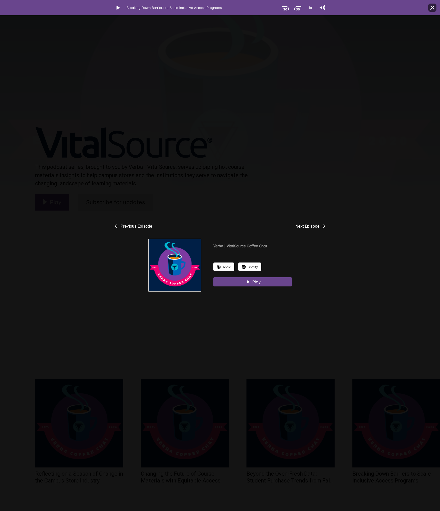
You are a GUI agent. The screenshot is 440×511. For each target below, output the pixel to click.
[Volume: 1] (322, 7)
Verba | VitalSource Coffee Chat (240, 246)
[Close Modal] (432, 7)
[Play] (118, 7)
